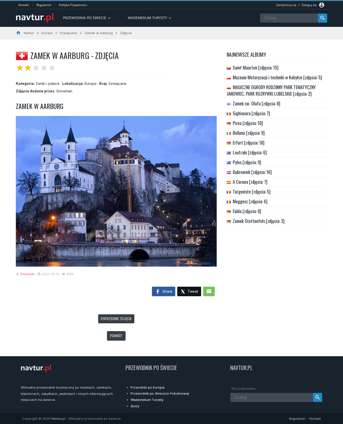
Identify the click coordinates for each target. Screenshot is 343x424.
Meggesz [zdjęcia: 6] (250, 201)
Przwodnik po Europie (148, 387)
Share (166, 291)
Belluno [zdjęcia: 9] (249, 133)
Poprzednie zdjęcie (116, 319)
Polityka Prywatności (73, 5)
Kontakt (23, 5)
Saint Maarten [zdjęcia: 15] (255, 67)
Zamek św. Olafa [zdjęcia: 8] (256, 103)
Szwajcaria (117, 83)
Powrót (116, 336)
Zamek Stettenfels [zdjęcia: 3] (258, 221)
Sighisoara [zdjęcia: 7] (251, 113)
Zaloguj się (309, 5)
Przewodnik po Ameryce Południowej (160, 393)
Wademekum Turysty (147, 400)
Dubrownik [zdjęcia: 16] (252, 172)
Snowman (64, 91)
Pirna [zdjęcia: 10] (248, 123)
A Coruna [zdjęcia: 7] (250, 181)
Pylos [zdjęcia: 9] (247, 162)
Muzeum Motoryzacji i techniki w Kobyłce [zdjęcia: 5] (277, 77)
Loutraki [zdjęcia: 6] (250, 152)
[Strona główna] (34, 18)
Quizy (135, 406)
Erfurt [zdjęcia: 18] (248, 142)
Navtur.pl (58, 418)
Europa (90, 83)
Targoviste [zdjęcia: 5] (251, 191)
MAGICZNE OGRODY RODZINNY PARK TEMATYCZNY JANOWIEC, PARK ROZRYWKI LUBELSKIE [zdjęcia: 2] (271, 90)
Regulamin (43, 5)
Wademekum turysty (150, 17)
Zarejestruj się (286, 5)
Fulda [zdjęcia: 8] (247, 211)
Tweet (192, 291)
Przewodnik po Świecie (87, 17)
